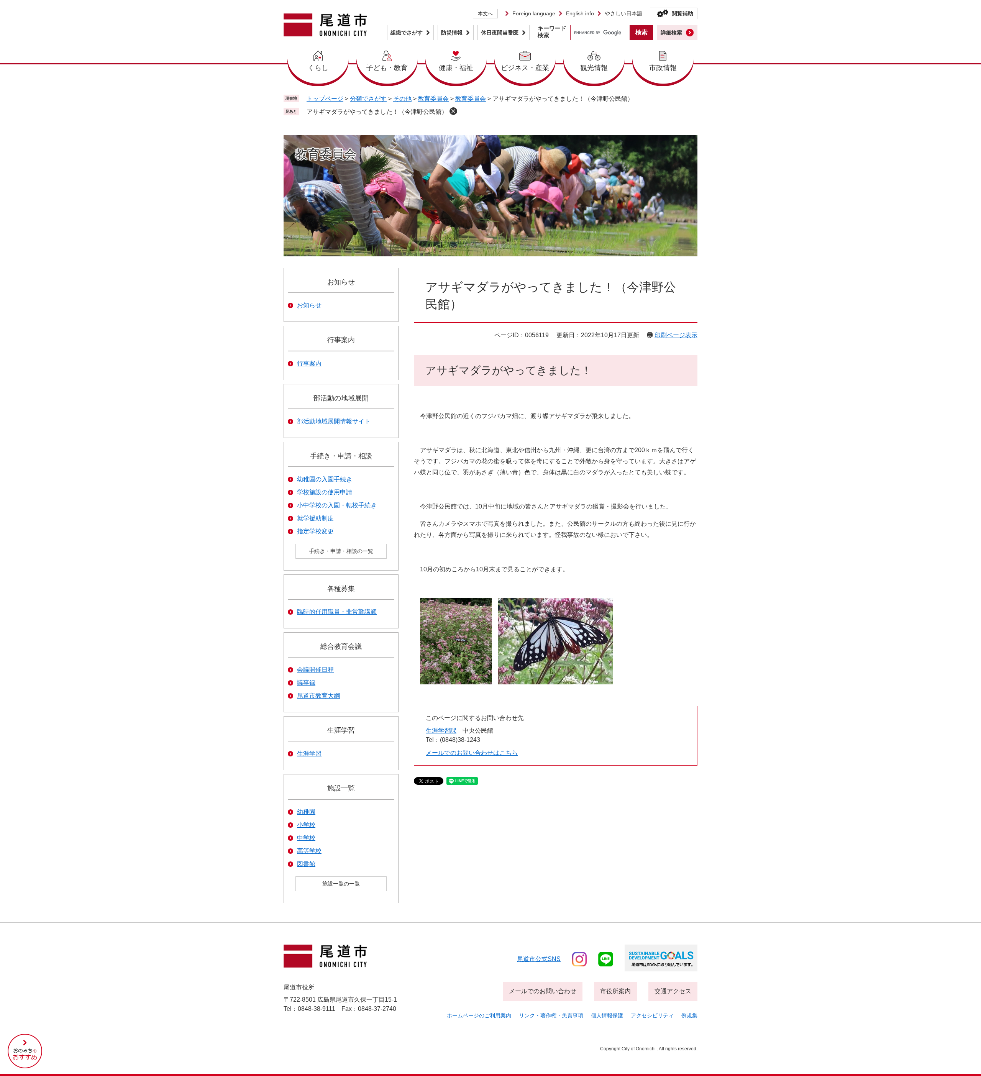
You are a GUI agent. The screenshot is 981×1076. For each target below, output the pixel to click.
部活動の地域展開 (341, 398)
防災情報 (452, 33)
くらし (318, 68)
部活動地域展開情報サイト (334, 421)
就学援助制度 (315, 518)
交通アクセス (673, 991)
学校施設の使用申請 (324, 492)
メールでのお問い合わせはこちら (472, 753)
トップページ (325, 98)
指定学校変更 (315, 531)
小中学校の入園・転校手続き (337, 505)
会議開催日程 (315, 669)
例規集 (689, 1015)
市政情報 (663, 68)
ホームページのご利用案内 (479, 1015)
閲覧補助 (682, 13)
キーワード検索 (552, 31)
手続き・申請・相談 (341, 456)
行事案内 (341, 340)
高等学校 (309, 851)
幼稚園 (306, 812)
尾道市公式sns (539, 959)
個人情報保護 (607, 1015)
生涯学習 (341, 730)
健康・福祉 (456, 68)
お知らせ (341, 282)
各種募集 (341, 588)
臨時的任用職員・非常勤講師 (337, 612)
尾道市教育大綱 (318, 695)
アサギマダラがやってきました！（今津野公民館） (377, 111)
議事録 (306, 682)
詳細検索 (671, 33)
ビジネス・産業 (525, 68)
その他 (402, 98)
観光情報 (594, 68)
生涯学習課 (441, 730)
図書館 (306, 864)
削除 (453, 111)
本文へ (485, 13)
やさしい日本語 (623, 13)
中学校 (306, 838)
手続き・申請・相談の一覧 (341, 551)
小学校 (306, 825)
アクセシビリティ (652, 1015)
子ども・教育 (387, 68)
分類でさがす (368, 98)
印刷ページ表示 (676, 335)
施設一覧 (341, 788)
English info (580, 13)
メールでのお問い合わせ (542, 991)
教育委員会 (433, 98)
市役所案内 (615, 991)
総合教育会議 (341, 646)
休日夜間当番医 (499, 33)
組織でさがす (406, 33)
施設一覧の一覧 (341, 884)
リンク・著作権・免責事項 (551, 1015)
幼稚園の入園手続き (324, 479)
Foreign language (533, 13)
